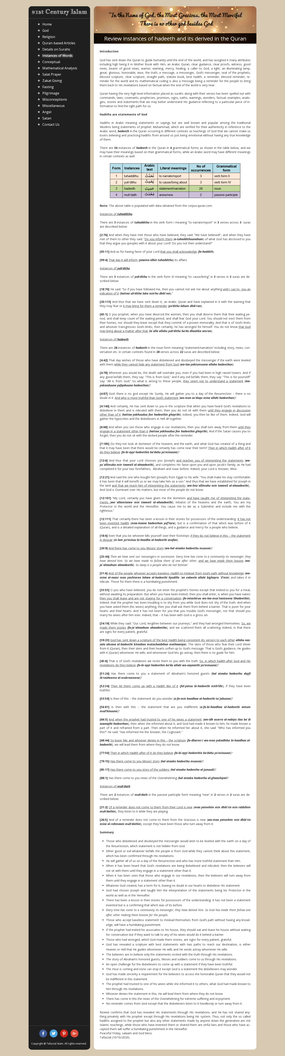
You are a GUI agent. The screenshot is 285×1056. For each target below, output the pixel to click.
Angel (46, 112)
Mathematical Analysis (59, 68)
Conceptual (51, 62)
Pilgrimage (50, 93)
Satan (46, 118)
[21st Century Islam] (59, 12)
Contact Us (50, 124)
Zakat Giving (52, 80)
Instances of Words (57, 55)
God (45, 30)
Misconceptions (54, 99)
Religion (48, 36)
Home (47, 24)
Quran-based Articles (58, 43)
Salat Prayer (51, 74)
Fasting (48, 87)
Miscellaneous (53, 105)
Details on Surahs (56, 49)
